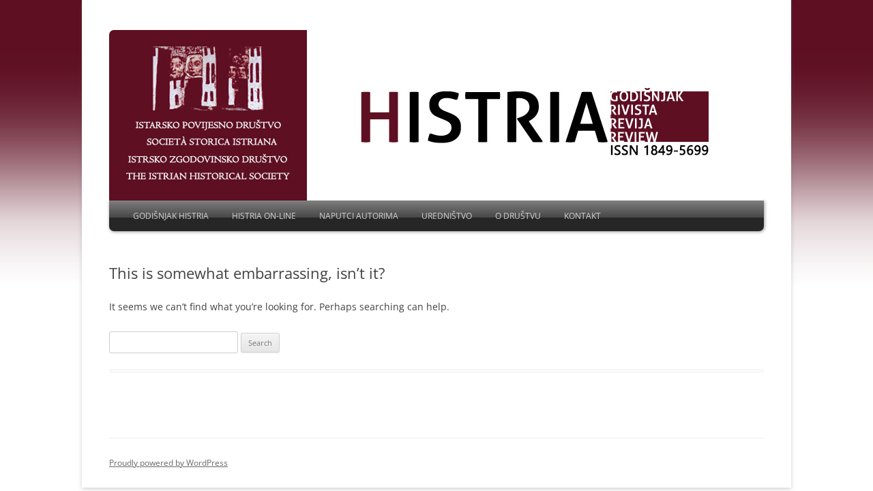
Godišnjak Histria (171, 216)
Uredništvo (446, 216)
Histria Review (208, 114)
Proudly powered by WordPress (168, 462)
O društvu (518, 216)
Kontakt (582, 216)
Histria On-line (264, 216)
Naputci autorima (358, 216)
